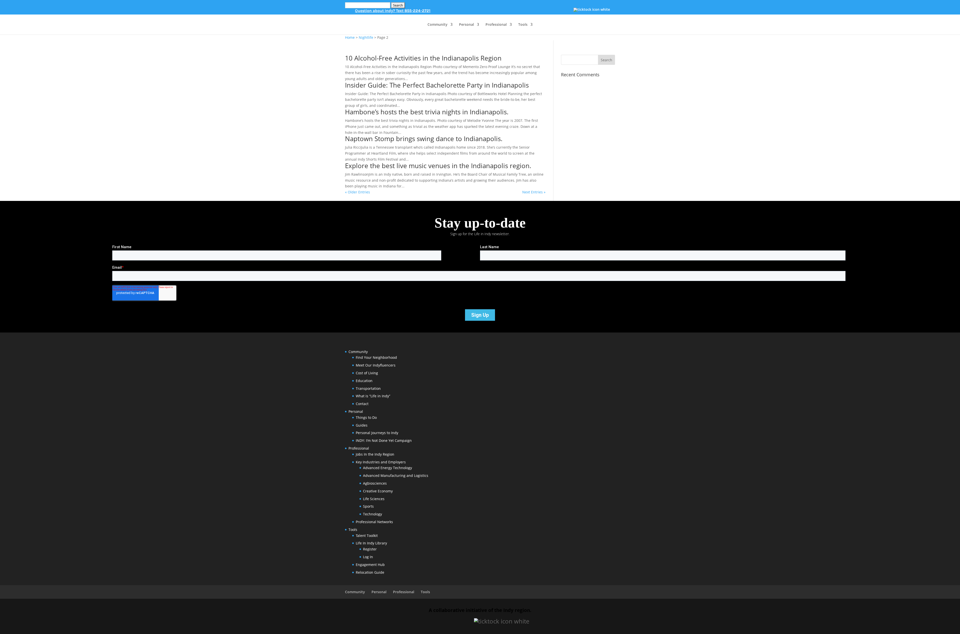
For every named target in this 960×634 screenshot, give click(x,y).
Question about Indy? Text (392, 10)
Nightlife (366, 37)
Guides (362, 425)
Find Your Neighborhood (376, 357)
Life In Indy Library (371, 543)
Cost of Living (367, 373)
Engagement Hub (370, 564)
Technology (372, 514)
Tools (523, 25)
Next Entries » (534, 192)
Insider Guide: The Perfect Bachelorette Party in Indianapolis (437, 85)
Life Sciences (373, 498)
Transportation (368, 388)
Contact (362, 403)
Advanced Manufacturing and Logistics (395, 475)
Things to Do (366, 417)
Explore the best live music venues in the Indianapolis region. (438, 165)
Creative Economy (378, 491)
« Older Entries (357, 192)
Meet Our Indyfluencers (376, 365)
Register (370, 549)
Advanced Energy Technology (387, 467)
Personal (466, 25)
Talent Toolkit (367, 535)
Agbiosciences (375, 483)
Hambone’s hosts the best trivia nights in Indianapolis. (426, 111)
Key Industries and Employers (381, 462)
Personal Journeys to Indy (377, 432)
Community (438, 25)
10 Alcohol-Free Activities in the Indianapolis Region (423, 58)
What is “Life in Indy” (373, 396)
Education (364, 380)
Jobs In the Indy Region (375, 454)
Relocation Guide (370, 572)
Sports (368, 506)
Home (350, 37)
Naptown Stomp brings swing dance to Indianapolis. (423, 138)
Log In (368, 556)
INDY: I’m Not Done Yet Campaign (384, 440)
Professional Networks (374, 521)
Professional (496, 25)
